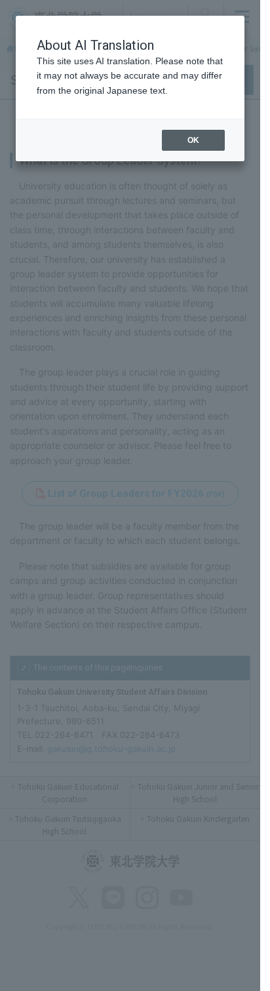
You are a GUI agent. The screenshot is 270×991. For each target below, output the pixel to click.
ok (193, 140)
